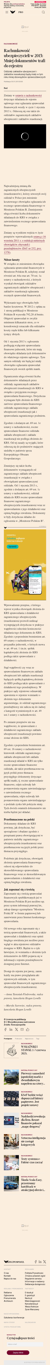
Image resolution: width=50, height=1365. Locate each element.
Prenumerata (10, 1298)
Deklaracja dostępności (35, 1284)
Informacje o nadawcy (34, 1281)
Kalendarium (30, 1322)
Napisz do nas (10, 1279)
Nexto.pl (28, 1298)
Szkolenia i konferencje (14, 1317)
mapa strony (9, 1322)
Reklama (8, 1292)
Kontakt (7, 1276)
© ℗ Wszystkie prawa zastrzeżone (19, 1022)
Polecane (18, 1039)
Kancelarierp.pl (31, 1304)
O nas (6, 1273)
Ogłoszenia (9, 1295)
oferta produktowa (12, 1327)
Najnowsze (29, 1039)
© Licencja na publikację (15, 1019)
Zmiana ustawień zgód (35, 1276)
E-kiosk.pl (29, 1292)
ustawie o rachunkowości (28, 95)
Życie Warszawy (32, 1309)
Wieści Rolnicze (31, 1307)
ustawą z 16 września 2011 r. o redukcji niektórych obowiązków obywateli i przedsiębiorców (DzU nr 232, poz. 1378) (25, 244)
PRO (20, 12)
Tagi (37, 1039)
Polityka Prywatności (34, 1273)
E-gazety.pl (30, 1295)
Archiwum (8, 1301)
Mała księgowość (32, 1301)
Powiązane (8, 1039)
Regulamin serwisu (33, 1279)
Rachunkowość (11, 44)
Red (6, 88)
